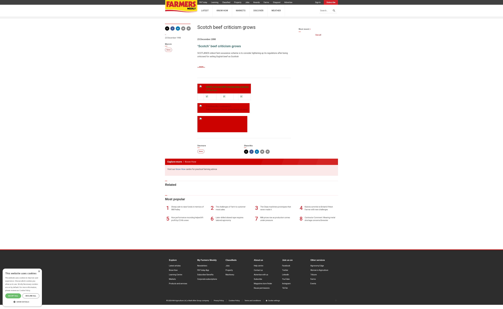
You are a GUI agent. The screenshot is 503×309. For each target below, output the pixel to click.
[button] (22, 302)
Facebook (286, 266)
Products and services (178, 283)
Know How (180, 169)
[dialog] (22, 287)
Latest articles (175, 266)
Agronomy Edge (317, 266)
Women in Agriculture (319, 270)
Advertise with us (261, 275)
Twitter (285, 270)
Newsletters (202, 266)
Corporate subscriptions (207, 279)
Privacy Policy (219, 301)
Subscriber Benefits (205, 275)
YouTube (286, 279)
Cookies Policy (234, 301)
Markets (172, 279)
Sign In (318, 2)
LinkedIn (285, 275)
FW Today (203, 2)
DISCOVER (258, 10)
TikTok (285, 288)
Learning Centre (175, 275)
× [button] (39, 271)
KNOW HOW (222, 10)
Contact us (258, 270)
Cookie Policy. (25, 290)
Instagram (286, 283)
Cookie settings (274, 301)
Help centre (258, 266)
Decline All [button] (31, 296)
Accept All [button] (13, 296)
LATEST (205, 10)
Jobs (247, 2)
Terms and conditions (253, 301)
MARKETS (240, 10)
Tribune (313, 275)
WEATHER (276, 10)
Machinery (230, 275)
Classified (226, 2)
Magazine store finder (263, 283)
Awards (256, 2)
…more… (201, 67)
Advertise (288, 2)
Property (237, 2)
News (168, 50)
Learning (214, 2)
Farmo (266, 2)
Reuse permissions (262, 288)
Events (313, 283)
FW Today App (203, 270)
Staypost (276, 2)
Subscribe (331, 2)
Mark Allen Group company (198, 301)
